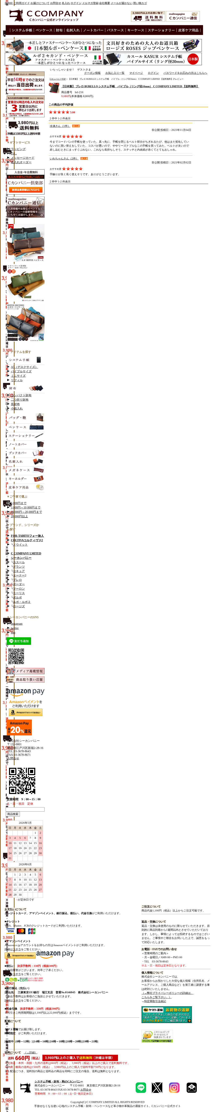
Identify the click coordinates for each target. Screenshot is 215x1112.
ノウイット (20, 544)
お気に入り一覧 (115, 73)
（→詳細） (30, 1052)
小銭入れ (17, 408)
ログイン (76, 3)
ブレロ (17, 579)
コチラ (17, 949)
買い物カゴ (140, 3)
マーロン (19, 588)
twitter (15, 628)
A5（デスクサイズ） (24, 367)
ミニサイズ (18, 375)
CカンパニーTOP (58, 79)
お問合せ (55, 3)
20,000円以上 (19, 516)
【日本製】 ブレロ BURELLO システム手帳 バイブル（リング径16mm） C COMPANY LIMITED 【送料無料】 (130, 86)
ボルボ (17, 597)
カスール (19, 562)
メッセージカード (22, 157)
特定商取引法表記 (155, 1001)
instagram (16, 623)
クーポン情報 (92, 73)
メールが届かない (121, 3)
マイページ (136, 73)
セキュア (19, 571)
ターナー (19, 575)
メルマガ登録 (90, 3)
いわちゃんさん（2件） (64, 158)
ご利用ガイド (21, 3)
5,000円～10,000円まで (26, 507)
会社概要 (104, 3)
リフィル (17, 380)
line (13, 632)
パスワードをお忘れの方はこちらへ (185, 73)
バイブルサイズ (21, 371)
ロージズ (19, 606)
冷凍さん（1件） (60, 126)
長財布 (15, 404)
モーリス (19, 593)
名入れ (66, 3)
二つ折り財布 (20, 399)
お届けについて (40, 3)
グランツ (19, 566)
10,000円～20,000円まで (26, 512)
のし (14, 153)
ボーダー (19, 584)
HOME (9, 3)
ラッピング (18, 149)
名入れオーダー (21, 162)
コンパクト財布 (21, 395)
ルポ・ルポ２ (22, 602)
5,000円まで (18, 503)
